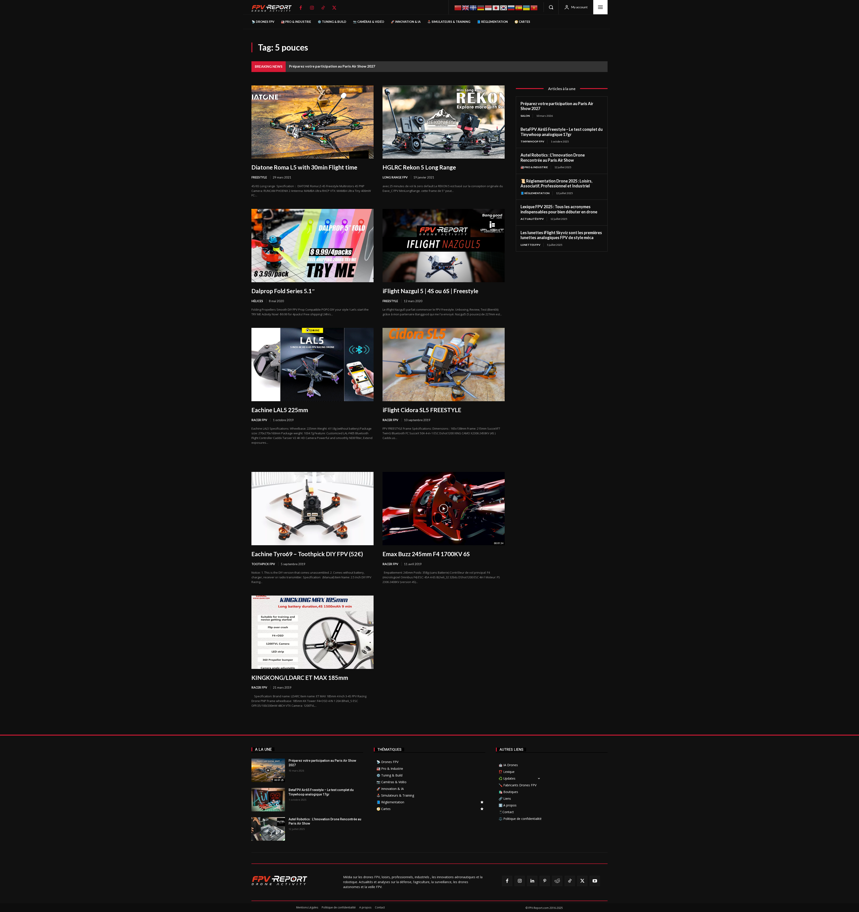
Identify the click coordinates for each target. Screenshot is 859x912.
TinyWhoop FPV (532, 141)
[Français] (473, 7)
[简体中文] (458, 7)
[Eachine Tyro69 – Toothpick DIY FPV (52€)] (312, 508)
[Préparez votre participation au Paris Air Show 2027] (268, 770)
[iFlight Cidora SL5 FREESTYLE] (444, 364)
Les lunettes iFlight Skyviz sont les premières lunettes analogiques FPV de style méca (561, 235)
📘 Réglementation (535, 193)
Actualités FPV (532, 219)
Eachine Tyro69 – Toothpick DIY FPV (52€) (307, 554)
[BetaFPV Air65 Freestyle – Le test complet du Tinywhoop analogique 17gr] (268, 799)
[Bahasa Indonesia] (488, 7)
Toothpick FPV (263, 564)
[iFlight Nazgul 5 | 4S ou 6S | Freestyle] (444, 245)
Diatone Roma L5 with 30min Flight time (304, 167)
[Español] (519, 7)
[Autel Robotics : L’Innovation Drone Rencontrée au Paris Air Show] (268, 829)
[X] (334, 7)
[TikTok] (323, 7)
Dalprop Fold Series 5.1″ (283, 291)
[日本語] (496, 7)
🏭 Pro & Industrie (534, 167)
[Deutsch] (481, 7)
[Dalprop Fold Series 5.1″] (312, 245)
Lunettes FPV (530, 244)
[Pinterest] (545, 881)
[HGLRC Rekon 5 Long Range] (444, 122)
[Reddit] (557, 881)
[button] (551, 7)
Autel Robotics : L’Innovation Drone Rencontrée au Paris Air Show (553, 158)
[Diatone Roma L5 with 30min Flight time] (312, 122)
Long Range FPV (395, 177)
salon (525, 115)
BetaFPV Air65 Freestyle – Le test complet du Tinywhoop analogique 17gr (562, 132)
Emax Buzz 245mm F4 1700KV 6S (426, 554)
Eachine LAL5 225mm (279, 410)
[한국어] (504, 7)
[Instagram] (311, 7)
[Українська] (526, 7)
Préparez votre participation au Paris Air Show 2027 (332, 66)
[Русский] (511, 7)
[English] (466, 7)
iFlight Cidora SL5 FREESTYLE (422, 410)
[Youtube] (595, 881)
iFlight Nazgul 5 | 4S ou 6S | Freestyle (430, 291)
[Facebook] (300, 7)
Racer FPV (259, 420)
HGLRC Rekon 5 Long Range (419, 167)
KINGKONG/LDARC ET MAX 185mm (299, 677)
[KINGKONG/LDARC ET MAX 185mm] (312, 632)
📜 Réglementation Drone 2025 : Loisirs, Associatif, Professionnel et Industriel (556, 183)
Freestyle (259, 177)
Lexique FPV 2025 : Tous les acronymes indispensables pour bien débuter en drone (559, 209)
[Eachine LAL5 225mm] (312, 364)
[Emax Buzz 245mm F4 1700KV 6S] (444, 508)
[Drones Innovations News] (273, 8)
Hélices (257, 301)
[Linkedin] (532, 881)
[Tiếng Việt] (534, 7)
